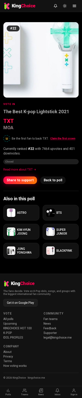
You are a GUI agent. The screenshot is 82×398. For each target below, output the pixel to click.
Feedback (50, 328)
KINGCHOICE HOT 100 (17, 328)
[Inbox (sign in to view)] (55, 6)
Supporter (50, 333)
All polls (8, 319)
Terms (7, 361)
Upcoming (10, 323)
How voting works (15, 365)
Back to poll (53, 180)
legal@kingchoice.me (58, 337)
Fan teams (51, 319)
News (47, 323)
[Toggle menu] (74, 6)
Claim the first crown (62, 138)
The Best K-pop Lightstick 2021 (36, 111)
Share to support (20, 180)
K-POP (7, 333)
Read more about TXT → (19, 169)
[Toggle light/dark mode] (65, 6)
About (7, 352)
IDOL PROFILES (13, 337)
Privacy (8, 356)
